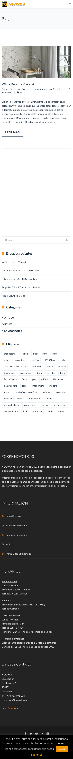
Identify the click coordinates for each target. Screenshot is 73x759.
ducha (39, 373)
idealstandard (10, 385)
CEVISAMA (49, 360)
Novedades (60, 392)
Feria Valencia (10, 379)
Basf (35, 353)
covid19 (62, 366)
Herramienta (59, 379)
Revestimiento (60, 405)
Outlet (7, 324)
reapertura (29, 405)
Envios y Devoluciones (17, 525)
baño (45, 353)
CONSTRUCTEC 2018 (15, 366)
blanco (7, 360)
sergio (9, 89)
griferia (44, 379)
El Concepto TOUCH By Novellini (19, 278)
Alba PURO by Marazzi (13, 295)
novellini (8, 398)
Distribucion (26, 373)
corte (50, 366)
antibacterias (10, 353)
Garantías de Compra (16, 535)
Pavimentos (35, 398)
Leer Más (12, 132)
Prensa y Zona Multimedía (18, 553)
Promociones (12, 331)
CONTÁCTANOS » (11, 708)
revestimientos (11, 411)
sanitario (37, 411)
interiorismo (38, 385)
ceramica (19, 360)
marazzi (7, 392)
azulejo (24, 353)
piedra (49, 398)
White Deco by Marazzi (18, 84)
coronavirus (36, 366)
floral (24, 379)
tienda (50, 411)
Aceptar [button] (62, 749)
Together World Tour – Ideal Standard (22, 287)
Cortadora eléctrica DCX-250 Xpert (20, 270)
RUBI (25, 411)
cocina (63, 360)
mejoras (46, 392)
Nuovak (20, 398)
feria (62, 373)
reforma (44, 405)
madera (53, 385)
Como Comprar (13, 516)
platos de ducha (11, 405)
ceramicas (34, 360)
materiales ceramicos (26, 392)
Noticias (21, 89)
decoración (9, 373)
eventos (51, 373)
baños (55, 353)
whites (61, 411)
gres (34, 379)
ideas (25, 385)
